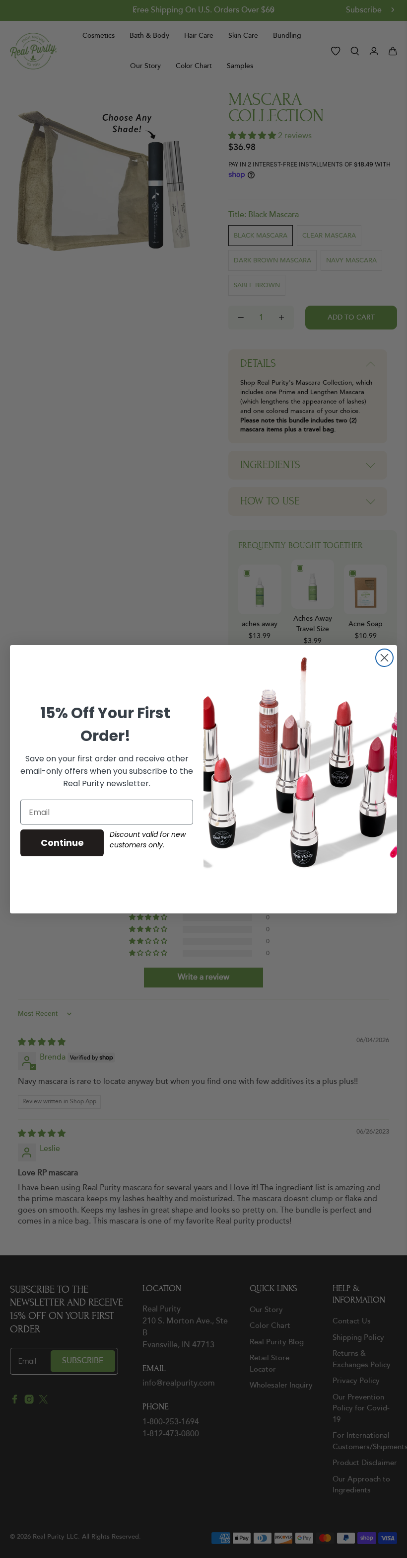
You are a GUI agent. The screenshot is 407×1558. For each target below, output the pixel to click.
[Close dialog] (384, 657)
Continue (62, 842)
